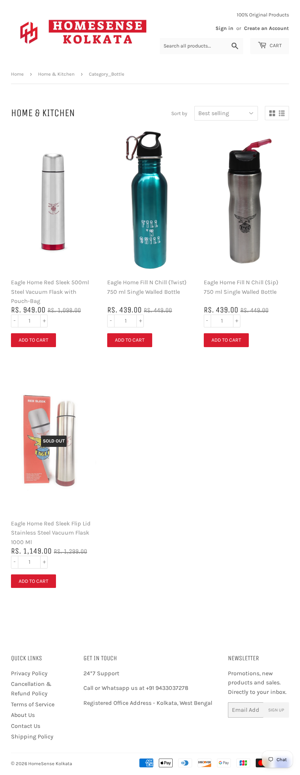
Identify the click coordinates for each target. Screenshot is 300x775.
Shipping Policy (32, 736)
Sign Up (276, 710)
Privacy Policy (29, 673)
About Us (23, 714)
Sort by (179, 113)
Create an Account (266, 28)
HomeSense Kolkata (50, 763)
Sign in (224, 28)
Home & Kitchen (56, 74)
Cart (275, 45)
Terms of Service (33, 704)
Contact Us (25, 725)
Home (17, 74)
